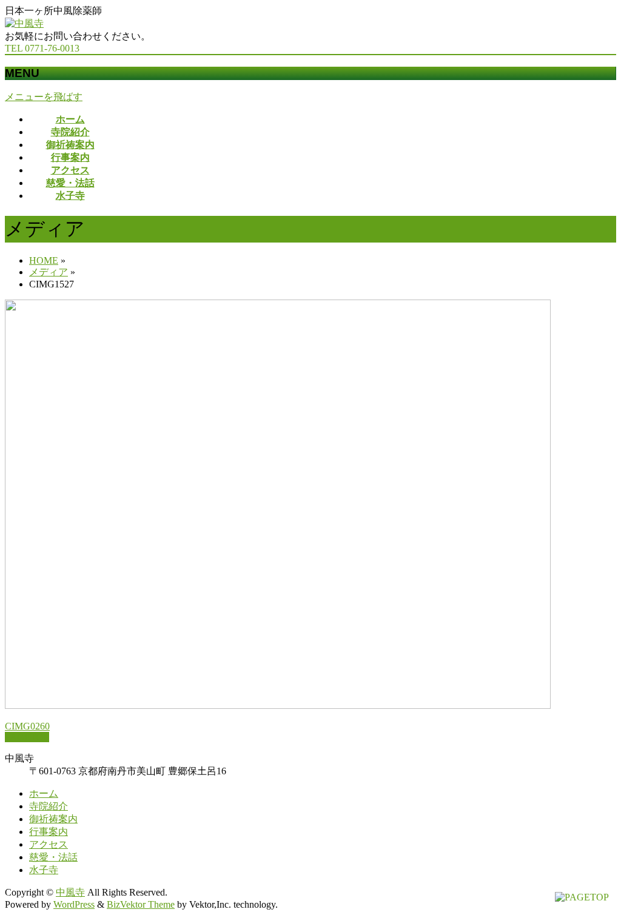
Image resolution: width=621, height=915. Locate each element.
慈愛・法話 (53, 857)
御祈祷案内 (53, 819)
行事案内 (48, 831)
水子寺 (43, 870)
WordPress (74, 904)
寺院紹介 (48, 806)
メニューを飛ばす (43, 97)
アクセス (48, 844)
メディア (48, 272)
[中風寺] (24, 23)
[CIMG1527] (278, 705)
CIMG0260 (27, 726)
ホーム (43, 793)
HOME (43, 260)
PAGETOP (27, 737)
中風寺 (70, 892)
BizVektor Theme (141, 904)
